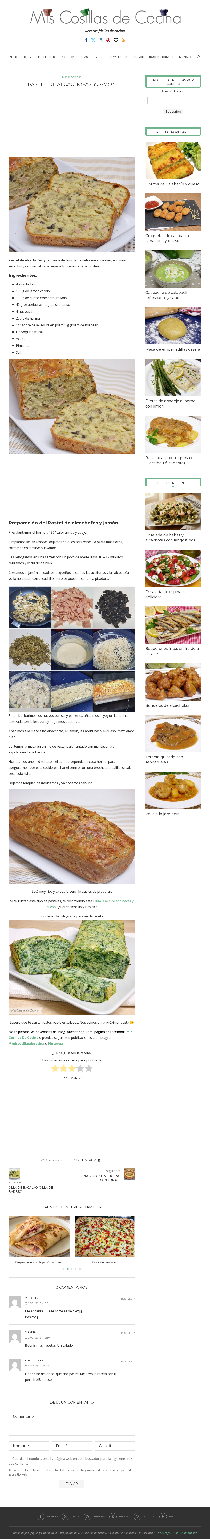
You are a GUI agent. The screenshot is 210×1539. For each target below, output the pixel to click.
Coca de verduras (39, 1262)
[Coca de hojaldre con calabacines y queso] (104, 1236)
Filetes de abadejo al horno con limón (170, 403)
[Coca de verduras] (39, 1236)
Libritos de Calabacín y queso (172, 184)
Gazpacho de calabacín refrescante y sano (167, 295)
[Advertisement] (72, 122)
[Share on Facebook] (82, 1160)
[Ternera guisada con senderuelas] (173, 733)
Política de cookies (185, 1533)
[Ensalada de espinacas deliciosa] (173, 568)
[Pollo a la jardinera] (173, 790)
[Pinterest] (108, 40)
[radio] (55, 1069)
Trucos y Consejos (162, 56)
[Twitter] (93, 40)
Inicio (13, 56)
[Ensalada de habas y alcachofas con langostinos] (173, 511)
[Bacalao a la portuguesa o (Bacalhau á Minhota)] (173, 434)
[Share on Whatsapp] (95, 1160)
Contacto (138, 56)
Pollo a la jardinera (162, 814)
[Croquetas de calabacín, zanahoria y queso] (173, 212)
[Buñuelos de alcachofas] (173, 682)
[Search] (198, 57)
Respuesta (128, 1299)
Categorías (79, 56)
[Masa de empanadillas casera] (173, 325)
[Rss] (123, 40)
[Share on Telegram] (99, 1160)
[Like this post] (77, 1160)
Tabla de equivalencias (110, 56)
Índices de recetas (51, 56)
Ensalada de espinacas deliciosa (166, 594)
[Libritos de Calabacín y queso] (173, 160)
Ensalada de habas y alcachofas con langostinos (170, 538)
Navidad (185, 56)
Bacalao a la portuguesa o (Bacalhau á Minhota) (169, 460)
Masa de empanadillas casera (172, 349)
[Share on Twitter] (86, 1160)
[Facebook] (86, 40)
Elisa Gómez (34, 1360)
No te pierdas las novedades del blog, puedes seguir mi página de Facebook (67, 1032)
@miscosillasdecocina (27, 1043)
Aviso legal (164, 1533)
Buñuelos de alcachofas (167, 705)
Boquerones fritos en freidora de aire (172, 651)
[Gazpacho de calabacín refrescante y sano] (173, 269)
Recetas (26, 56)
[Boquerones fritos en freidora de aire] (173, 625)
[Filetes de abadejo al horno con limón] (173, 377)
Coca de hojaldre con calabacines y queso (104, 1262)
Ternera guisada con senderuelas (164, 759)
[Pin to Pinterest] (90, 1160)
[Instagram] (101, 40)
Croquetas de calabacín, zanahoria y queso (167, 238)
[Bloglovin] (116, 40)
